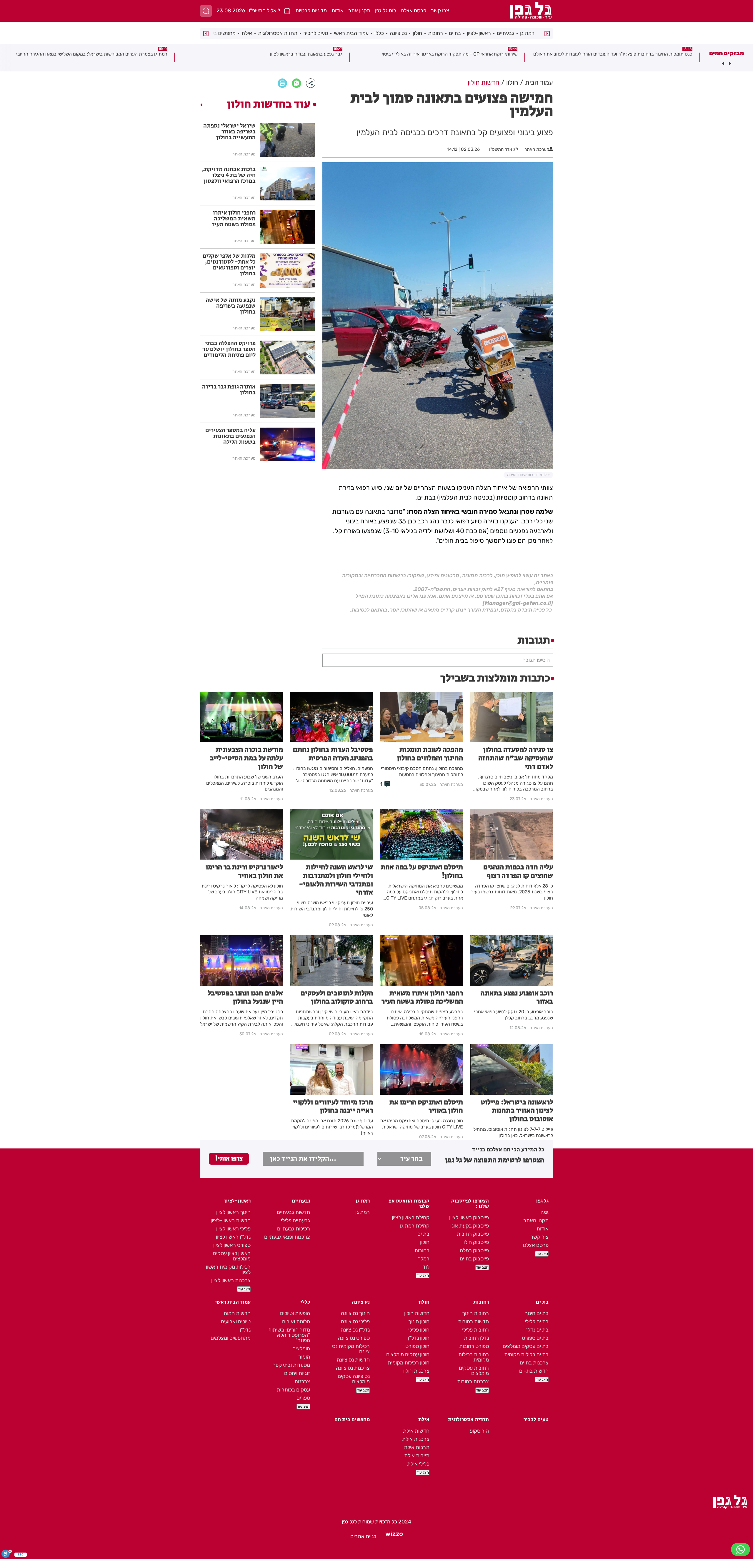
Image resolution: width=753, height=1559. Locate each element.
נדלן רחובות (476, 1338)
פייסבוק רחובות (473, 1234)
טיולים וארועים (236, 1321)
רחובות (435, 33)
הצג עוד (542, 1254)
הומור (304, 1357)
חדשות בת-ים (534, 1371)
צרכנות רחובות (473, 1381)
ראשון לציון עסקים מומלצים (232, 1256)
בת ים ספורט (535, 1338)
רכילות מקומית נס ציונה (351, 1349)
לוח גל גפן (385, 10)
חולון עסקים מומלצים (407, 1354)
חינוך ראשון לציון (233, 1212)
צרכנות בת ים (534, 1362)
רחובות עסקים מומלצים (474, 1371)
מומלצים (301, 1348)
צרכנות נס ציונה (353, 1368)
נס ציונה (398, 33)
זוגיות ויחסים (297, 1373)
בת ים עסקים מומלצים (526, 1346)
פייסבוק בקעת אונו (469, 1226)
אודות (337, 10)
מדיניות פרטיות (311, 10)
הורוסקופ (479, 1431)
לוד (426, 1267)
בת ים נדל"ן (536, 1330)
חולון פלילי (418, 1330)
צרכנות (302, 1381)
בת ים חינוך (537, 1313)
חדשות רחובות (473, 1321)
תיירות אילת (416, 1455)
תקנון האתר (536, 1220)
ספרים (303, 1398)
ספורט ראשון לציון (232, 1245)
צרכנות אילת (415, 1439)
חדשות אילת (416, 1431)
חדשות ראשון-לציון (231, 1220)
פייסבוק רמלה (474, 1250)
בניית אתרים (363, 1536)
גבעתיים (505, 33)
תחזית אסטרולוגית (277, 33)
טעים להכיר (315, 33)
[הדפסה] (282, 83)
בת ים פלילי (537, 1321)
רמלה (423, 1258)
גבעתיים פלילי (295, 1220)
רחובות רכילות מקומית (473, 1357)
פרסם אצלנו (413, 10)
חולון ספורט (417, 1346)
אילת (246, 33)
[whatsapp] (296, 83)
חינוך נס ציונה (355, 1313)
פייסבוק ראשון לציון (469, 1217)
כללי (379, 33)
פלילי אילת (418, 1464)
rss (545, 1212)
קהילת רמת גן (414, 1226)
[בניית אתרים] (394, 1536)
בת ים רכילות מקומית (526, 1354)
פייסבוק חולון (475, 1242)
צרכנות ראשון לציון (231, 1280)
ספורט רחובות (474, 1346)
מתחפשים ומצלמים (231, 1338)
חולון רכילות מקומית (408, 1362)
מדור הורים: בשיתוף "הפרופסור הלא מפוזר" (289, 1335)
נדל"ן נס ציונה (355, 1330)
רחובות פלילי (475, 1330)
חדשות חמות (237, 1313)
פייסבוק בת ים (474, 1258)
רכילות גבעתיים (293, 1228)
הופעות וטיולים (295, 1313)
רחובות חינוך (475, 1313)
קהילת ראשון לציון (410, 1217)
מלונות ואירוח (296, 1321)
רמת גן (527, 33)
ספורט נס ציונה (354, 1338)
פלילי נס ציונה (355, 1321)
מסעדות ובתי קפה (291, 1365)
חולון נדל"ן (418, 1338)
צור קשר (539, 1237)
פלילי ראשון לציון (233, 1228)
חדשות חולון (416, 1313)
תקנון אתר (359, 10)
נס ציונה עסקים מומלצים (354, 1379)
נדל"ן (245, 1330)
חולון (417, 33)
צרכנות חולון (416, 1371)
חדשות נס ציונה (353, 1360)
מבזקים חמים (726, 53)
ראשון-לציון (479, 33)
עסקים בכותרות (293, 1389)
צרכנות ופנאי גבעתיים (287, 1237)
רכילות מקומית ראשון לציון (228, 1269)
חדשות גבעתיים (293, 1212)
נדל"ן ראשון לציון (233, 1237)
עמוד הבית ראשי (351, 33)
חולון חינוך (418, 1321)
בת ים (455, 33)
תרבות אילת (416, 1447)
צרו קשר (440, 10)
